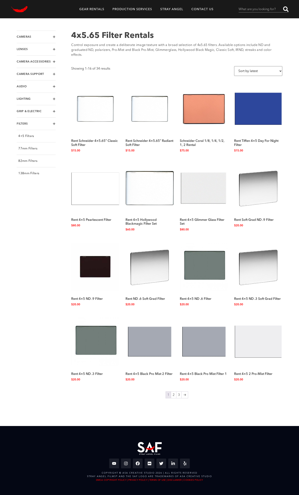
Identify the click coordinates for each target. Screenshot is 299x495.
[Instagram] (126, 463)
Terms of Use (157, 480)
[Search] (286, 9)
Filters (22, 123)
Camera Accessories (34, 61)
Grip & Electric (29, 111)
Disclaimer (175, 480)
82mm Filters (27, 161)
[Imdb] (149, 463)
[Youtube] (114, 463)
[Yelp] (185, 463)
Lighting (24, 98)
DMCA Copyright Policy (111, 480)
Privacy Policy (137, 480)
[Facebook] (138, 463)
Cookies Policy (193, 480)
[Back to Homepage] (19, 9)
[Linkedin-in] (173, 463)
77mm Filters (27, 148)
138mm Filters (28, 173)
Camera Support (30, 74)
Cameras (24, 36)
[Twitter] (161, 463)
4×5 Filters (26, 136)
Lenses (22, 49)
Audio (22, 86)
